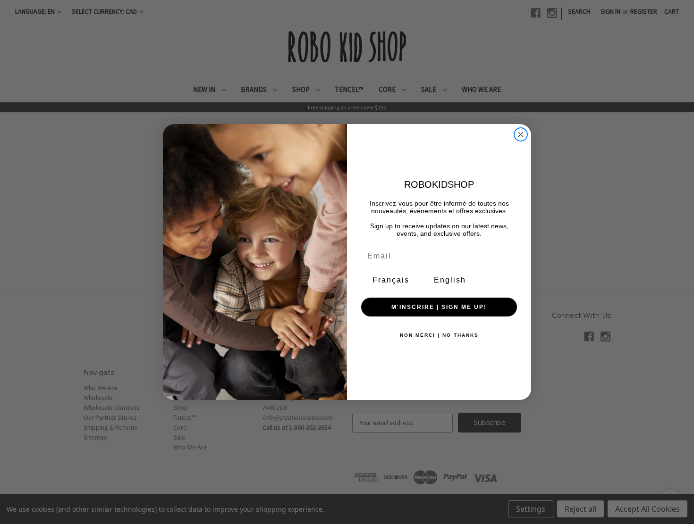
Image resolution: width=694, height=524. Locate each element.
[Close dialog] (520, 134)
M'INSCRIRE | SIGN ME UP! (439, 307)
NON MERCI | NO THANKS (439, 335)
